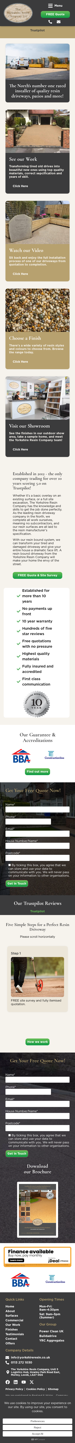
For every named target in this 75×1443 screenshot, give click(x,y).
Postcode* (12, 853)
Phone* (10, 817)
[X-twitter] (31, 1382)
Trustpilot (37, 30)
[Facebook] (7, 1382)
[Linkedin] (15, 1382)
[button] (55, 6)
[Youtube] (23, 1382)
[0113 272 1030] (51, 22)
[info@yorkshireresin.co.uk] (59, 22)
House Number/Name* (21, 841)
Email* (10, 829)
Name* (10, 804)
